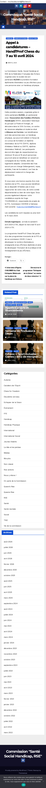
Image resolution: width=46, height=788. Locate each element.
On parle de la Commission (15, 481)
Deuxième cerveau (11, 397)
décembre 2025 (10, 570)
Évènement (9, 328)
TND (6, 520)
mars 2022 (8, 732)
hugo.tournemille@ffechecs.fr (29, 207)
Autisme (7, 380)
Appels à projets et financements (17, 309)
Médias (7, 453)
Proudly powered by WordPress (16, 770)
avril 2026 (8, 558)
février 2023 (9, 699)
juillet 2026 (8, 547)
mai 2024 (8, 626)
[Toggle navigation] (24, 26)
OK (24, 785)
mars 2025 (8, 598)
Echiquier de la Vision (13, 402)
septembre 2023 (10, 665)
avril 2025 (8, 592)
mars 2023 (8, 693)
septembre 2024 (11, 603)
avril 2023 (8, 688)
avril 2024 (8, 631)
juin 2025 (7, 587)
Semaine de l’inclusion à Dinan (20, 332)
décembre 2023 (10, 648)
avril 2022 (8, 727)
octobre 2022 (9, 716)
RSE (5, 498)
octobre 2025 (9, 575)
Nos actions (33, 38)
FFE (5, 414)
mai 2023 (7, 682)
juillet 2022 (8, 721)
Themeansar (23, 773)
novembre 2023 (10, 654)
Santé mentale (10, 305)
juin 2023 (7, 676)
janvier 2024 (9, 643)
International (9, 430)
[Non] (43, 781)
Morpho (7, 458)
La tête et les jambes (12, 447)
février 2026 (9, 564)
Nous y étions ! (10, 475)
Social (19, 305)
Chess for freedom (11, 391)
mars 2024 (8, 637)
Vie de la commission (12, 526)
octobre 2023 (9, 660)
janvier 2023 (9, 704)
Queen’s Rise (9, 486)
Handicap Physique (21, 38)
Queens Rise (9, 492)
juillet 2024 (8, 615)
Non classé (8, 464)
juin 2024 (8, 620)
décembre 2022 (10, 710)
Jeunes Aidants (10, 442)
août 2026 (8, 542)
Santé (30, 302)
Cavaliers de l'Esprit (12, 385)
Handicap (10, 38)
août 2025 (8, 581)
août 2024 (8, 609)
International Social (12, 436)
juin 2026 (7, 553)
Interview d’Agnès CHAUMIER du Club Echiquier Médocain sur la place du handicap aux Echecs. (13, 273)
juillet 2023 (8, 671)
